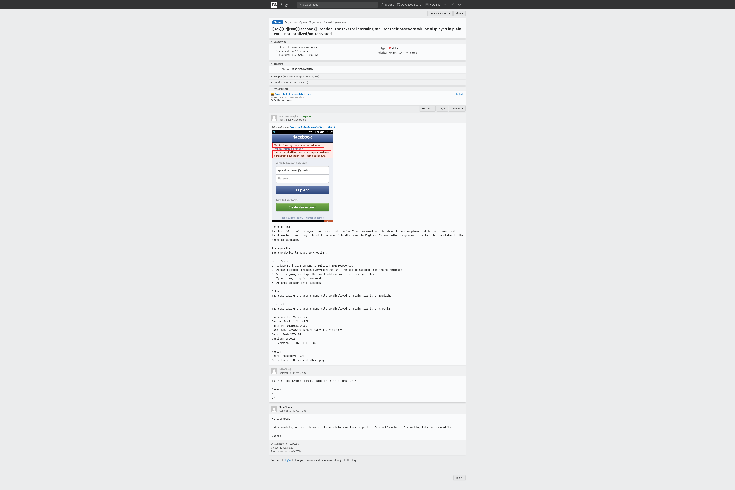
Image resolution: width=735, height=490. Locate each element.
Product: (285, 47)
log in (288, 460)
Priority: (382, 52)
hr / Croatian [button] (300, 51)
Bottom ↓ (427, 108)
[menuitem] (388, 5)
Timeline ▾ (457, 108)
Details (460, 94)
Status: (286, 69)
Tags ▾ (442, 108)
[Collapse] (461, 118)
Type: (384, 48)
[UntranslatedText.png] (302, 176)
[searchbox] (337, 5)
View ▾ (459, 13)
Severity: (403, 52)
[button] (456, 5)
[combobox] (337, 5)
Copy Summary (438, 13)
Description (285, 120)
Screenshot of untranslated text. (292, 94)
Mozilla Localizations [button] (304, 47)
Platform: (284, 55)
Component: (283, 51)
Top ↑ (459, 477)
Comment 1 (285, 373)
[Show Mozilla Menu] (274, 5)
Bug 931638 (291, 22)
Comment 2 (285, 411)
